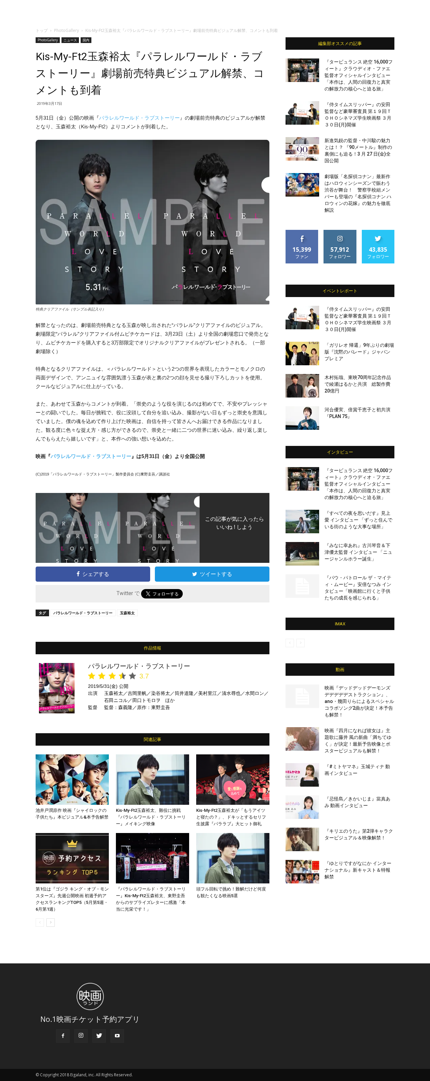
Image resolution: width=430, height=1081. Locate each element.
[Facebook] (63, 1036)
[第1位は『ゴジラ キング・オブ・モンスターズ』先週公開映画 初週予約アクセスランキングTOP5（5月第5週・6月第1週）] (72, 858)
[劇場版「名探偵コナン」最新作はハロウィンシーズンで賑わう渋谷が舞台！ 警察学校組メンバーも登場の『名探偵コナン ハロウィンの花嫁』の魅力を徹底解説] (302, 185)
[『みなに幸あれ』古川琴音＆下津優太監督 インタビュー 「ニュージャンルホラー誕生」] (302, 554)
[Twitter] (99, 1036)
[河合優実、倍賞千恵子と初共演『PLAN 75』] (302, 418)
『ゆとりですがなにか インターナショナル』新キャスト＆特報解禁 (358, 870)
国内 (86, 40)
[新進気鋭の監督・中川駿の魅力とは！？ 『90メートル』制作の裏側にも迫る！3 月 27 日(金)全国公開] (302, 149)
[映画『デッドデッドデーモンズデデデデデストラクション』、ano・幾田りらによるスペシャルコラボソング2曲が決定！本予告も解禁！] (302, 696)
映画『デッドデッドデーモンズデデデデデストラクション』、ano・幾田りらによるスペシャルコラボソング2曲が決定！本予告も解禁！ (359, 701)
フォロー (340, 232)
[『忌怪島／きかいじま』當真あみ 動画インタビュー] (302, 807)
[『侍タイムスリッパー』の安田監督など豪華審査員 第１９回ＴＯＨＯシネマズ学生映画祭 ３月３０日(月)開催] (302, 113)
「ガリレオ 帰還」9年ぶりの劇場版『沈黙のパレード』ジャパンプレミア (359, 351)
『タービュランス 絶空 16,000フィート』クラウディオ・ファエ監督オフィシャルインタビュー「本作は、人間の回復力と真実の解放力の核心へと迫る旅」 (359, 75)
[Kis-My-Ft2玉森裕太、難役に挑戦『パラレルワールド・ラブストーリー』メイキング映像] (152, 779)
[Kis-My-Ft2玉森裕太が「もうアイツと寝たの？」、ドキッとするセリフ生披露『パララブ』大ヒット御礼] (232, 779)
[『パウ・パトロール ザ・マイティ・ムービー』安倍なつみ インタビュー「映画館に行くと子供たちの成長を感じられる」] (302, 586)
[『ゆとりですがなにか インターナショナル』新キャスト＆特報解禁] (302, 871)
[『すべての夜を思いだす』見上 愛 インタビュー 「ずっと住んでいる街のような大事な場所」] (302, 521)
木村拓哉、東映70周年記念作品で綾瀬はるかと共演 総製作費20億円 (358, 384)
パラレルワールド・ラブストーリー (139, 118)
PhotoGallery (66, 30)
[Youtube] (117, 1036)
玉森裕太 (127, 612)
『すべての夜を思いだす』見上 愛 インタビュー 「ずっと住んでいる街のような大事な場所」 (358, 519)
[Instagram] (81, 1036)
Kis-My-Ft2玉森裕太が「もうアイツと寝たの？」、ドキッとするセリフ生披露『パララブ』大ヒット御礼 (231, 817)
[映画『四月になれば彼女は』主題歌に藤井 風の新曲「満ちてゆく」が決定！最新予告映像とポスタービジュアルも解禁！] (302, 739)
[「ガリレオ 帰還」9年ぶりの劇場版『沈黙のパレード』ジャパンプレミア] (302, 353)
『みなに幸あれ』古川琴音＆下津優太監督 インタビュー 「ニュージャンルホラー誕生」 (358, 552)
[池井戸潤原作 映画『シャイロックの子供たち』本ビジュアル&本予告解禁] (72, 779)
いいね (302, 232)
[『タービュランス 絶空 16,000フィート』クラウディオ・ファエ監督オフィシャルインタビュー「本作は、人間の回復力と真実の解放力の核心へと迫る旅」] (302, 70)
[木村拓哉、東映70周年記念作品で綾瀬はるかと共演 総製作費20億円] (302, 386)
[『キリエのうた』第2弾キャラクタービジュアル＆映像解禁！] (302, 839)
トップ (42, 30)
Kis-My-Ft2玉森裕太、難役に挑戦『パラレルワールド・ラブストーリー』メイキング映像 (151, 817)
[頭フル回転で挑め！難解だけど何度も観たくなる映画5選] (232, 858)
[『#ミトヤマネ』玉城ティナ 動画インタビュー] (302, 775)
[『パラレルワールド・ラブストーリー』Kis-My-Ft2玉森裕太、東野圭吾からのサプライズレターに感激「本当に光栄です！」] (152, 858)
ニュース (70, 40)
